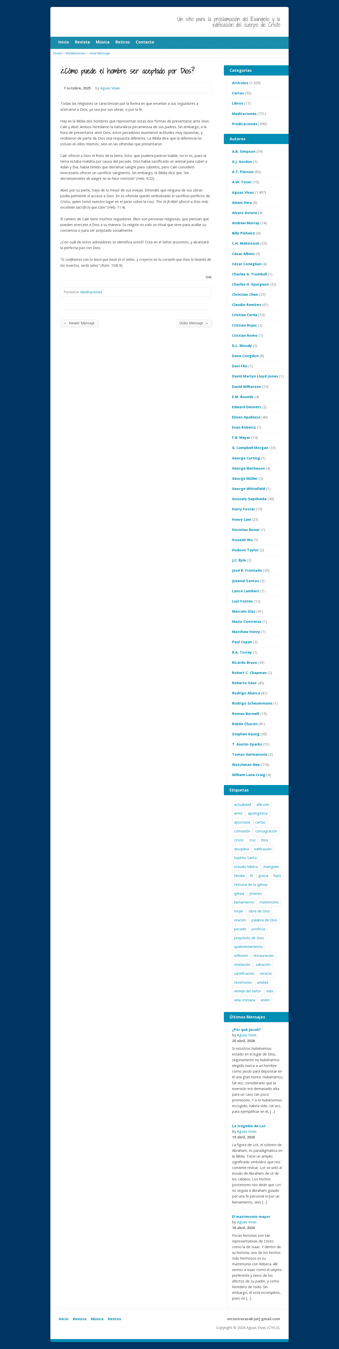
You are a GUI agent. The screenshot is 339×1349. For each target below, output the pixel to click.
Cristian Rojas (244, 325)
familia (239, 875)
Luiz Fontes (242, 601)
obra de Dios (259, 911)
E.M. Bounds (243, 396)
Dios (264, 840)
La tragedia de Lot (249, 1126)
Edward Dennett (246, 407)
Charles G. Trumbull (249, 274)
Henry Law (241, 519)
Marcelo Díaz (243, 611)
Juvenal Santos (245, 580)
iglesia (239, 893)
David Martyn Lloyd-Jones (255, 376)
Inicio (63, 1318)
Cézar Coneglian (246, 264)
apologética (258, 813)
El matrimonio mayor (251, 1216)
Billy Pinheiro (243, 233)
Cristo (239, 840)
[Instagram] (67, 1328)
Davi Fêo (239, 366)
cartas (260, 822)
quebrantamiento (248, 946)
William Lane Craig (248, 774)
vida (269, 991)
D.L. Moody (242, 345)
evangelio (271, 866)
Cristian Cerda (244, 314)
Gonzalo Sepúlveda (249, 498)
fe (251, 875)
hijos (277, 875)
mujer (238, 911)
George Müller (245, 478)
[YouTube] (62, 1328)
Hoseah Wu (242, 539)
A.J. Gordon (242, 161)
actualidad (242, 804)
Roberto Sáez (244, 682)
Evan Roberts (244, 427)
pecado (240, 929)
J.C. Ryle (239, 560)
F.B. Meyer (241, 437)
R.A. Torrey (242, 652)
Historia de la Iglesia (250, 884)
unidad (262, 982)
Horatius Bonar (246, 529)
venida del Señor (247, 991)
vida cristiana (244, 1000)
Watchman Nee (246, 764)
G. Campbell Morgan (250, 447)
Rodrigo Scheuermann (252, 703)
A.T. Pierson (243, 171)
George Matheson (248, 468)
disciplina (241, 849)
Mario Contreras (247, 621)
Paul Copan (242, 641)
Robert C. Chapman (249, 672)
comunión (242, 831)
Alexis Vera (242, 202)
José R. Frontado (247, 570)
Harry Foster (243, 509)
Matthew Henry (246, 631)
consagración (266, 831)
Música (97, 1318)
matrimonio (269, 902)
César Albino (243, 253)
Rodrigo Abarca (246, 693)
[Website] (73, 1328)
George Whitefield (248, 488)
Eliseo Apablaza (246, 417)
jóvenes (255, 893)
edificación (262, 849)
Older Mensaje (193, 322)
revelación (242, 964)
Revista (79, 1318)
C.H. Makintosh (245, 243)
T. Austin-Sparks (247, 744)
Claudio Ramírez (246, 304)
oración (240, 920)
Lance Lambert (245, 591)
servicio (266, 973)
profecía (258, 929)
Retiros (114, 1318)
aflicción (263, 804)
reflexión (241, 955)
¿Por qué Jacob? (246, 1029)
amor (238, 813)
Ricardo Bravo (244, 662)
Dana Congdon (245, 355)
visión (265, 1000)
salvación (263, 964)
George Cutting (246, 458)
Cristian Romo (245, 335)
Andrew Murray (245, 223)
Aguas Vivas (243, 192)
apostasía (242, 822)
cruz (252, 840)
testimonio (243, 982)
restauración (263, 955)
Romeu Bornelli (245, 713)
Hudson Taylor (245, 550)
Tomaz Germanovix (249, 754)
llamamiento (244, 902)
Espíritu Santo (245, 857)
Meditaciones (91, 292)
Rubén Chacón (245, 723)
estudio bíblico (246, 866)
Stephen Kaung (246, 734)
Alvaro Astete (244, 212)
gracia (263, 875)
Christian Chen (245, 294)
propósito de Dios (249, 938)
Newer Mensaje (79, 322)
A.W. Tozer (242, 182)
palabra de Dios (264, 920)
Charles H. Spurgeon (250, 284)
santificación (244, 973)
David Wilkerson (246, 386)
